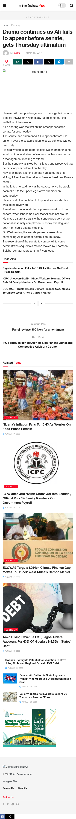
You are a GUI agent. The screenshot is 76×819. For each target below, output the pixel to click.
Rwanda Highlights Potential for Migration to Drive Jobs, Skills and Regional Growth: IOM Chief (35, 661)
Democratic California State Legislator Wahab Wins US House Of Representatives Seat (45, 678)
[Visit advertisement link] (38, 12)
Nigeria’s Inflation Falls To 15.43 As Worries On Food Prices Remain (35, 270)
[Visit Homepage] (32, 5)
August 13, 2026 (12, 507)
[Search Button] (71, 5)
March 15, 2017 (34, 52)
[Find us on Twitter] (8, 804)
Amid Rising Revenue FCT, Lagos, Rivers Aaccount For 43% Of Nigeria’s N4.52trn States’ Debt (37, 641)
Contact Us (8, 788)
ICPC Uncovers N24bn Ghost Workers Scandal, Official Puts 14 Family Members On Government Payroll (37, 280)
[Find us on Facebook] (3, 804)
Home (5, 24)
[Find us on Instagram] (17, 804)
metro (17, 52)
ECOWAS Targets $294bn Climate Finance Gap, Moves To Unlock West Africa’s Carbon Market (36, 290)
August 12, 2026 (12, 577)
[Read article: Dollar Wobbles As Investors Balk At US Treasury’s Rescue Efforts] (10, 697)
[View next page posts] (41, 303)
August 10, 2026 (12, 651)
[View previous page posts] (34, 303)
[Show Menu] (4, 5)
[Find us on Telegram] (12, 804)
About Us (22, 788)
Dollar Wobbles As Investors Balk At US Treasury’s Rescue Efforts (43, 695)
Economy (15, 24)
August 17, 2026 (12, 434)
